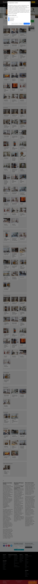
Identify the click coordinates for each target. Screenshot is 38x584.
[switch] (9, 18)
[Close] (29, 3)
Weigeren (21, 23)
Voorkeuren (12, 18)
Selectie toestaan (15, 23)
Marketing (12, 20)
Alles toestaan (26, 23)
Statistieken (12, 19)
